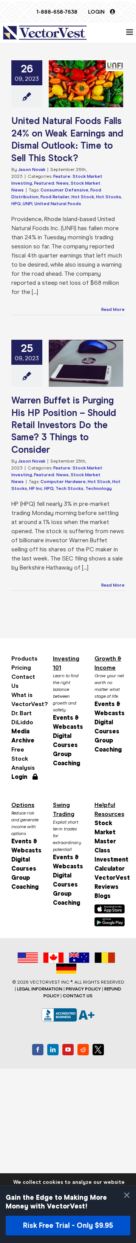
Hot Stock (82, 196)
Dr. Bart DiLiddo (22, 717)
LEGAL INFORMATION (39, 989)
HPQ (16, 203)
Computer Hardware (63, 481)
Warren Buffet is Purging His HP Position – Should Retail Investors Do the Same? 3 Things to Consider (63, 425)
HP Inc (35, 488)
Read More (113, 309)
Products (24, 658)
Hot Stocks (108, 196)
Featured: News (51, 183)
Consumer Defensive (64, 190)
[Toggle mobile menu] (130, 32)
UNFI (27, 203)
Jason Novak (31, 169)
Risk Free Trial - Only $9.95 (68, 1225)
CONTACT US (78, 995)
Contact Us (23, 681)
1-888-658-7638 (56, 12)
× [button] (126, 1195)
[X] (98, 1049)
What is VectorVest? (26, 699)
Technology (98, 488)
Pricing (21, 667)
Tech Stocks (69, 488)
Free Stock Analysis (23, 758)
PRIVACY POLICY (83, 989)
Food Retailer (55, 196)
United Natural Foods (57, 203)
